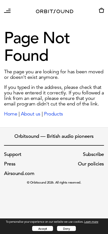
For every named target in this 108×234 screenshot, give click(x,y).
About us (30, 114)
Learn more (91, 221)
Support (12, 154)
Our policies (91, 164)
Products (53, 114)
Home (10, 114)
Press (10, 164)
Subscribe (93, 154)
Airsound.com (19, 173)
